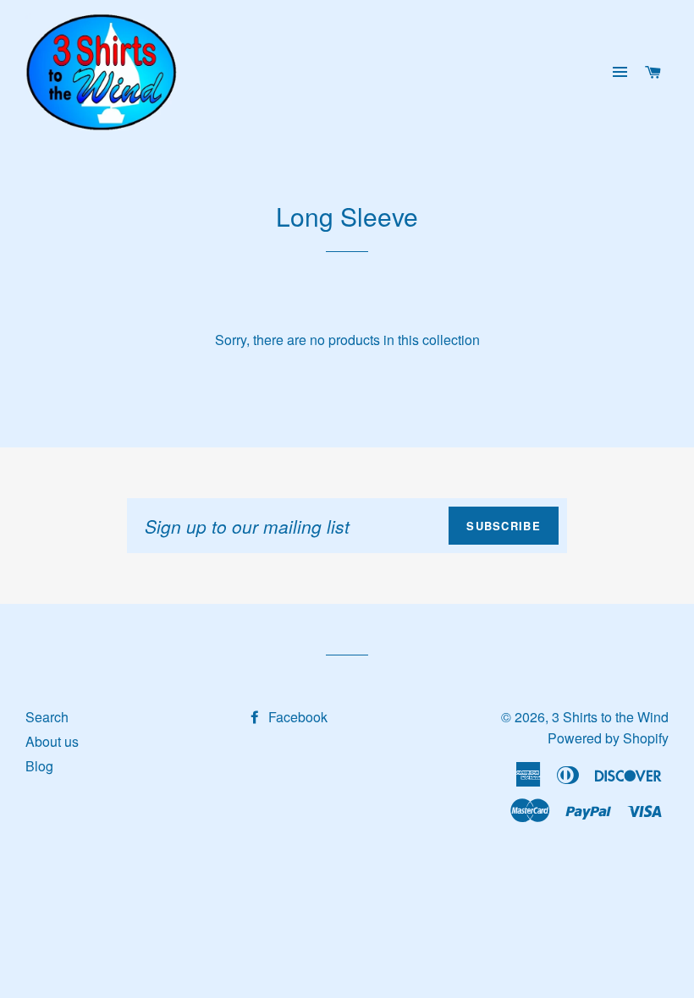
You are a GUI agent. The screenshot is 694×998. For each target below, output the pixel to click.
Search (47, 717)
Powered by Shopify (608, 738)
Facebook (296, 717)
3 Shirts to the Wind (610, 717)
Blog (39, 766)
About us (52, 741)
